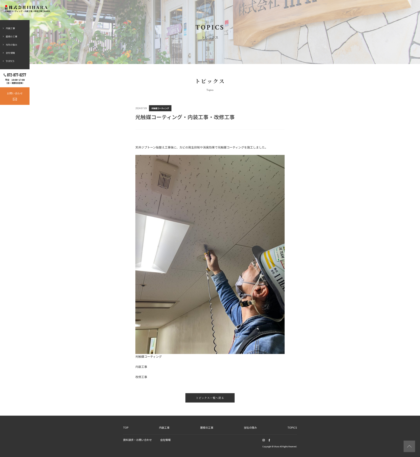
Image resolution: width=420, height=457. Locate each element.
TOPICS (10, 61)
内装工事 (10, 28)
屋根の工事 (11, 36)
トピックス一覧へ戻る (210, 398)
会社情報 (10, 52)
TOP (125, 427)
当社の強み (11, 44)
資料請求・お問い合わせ (137, 440)
